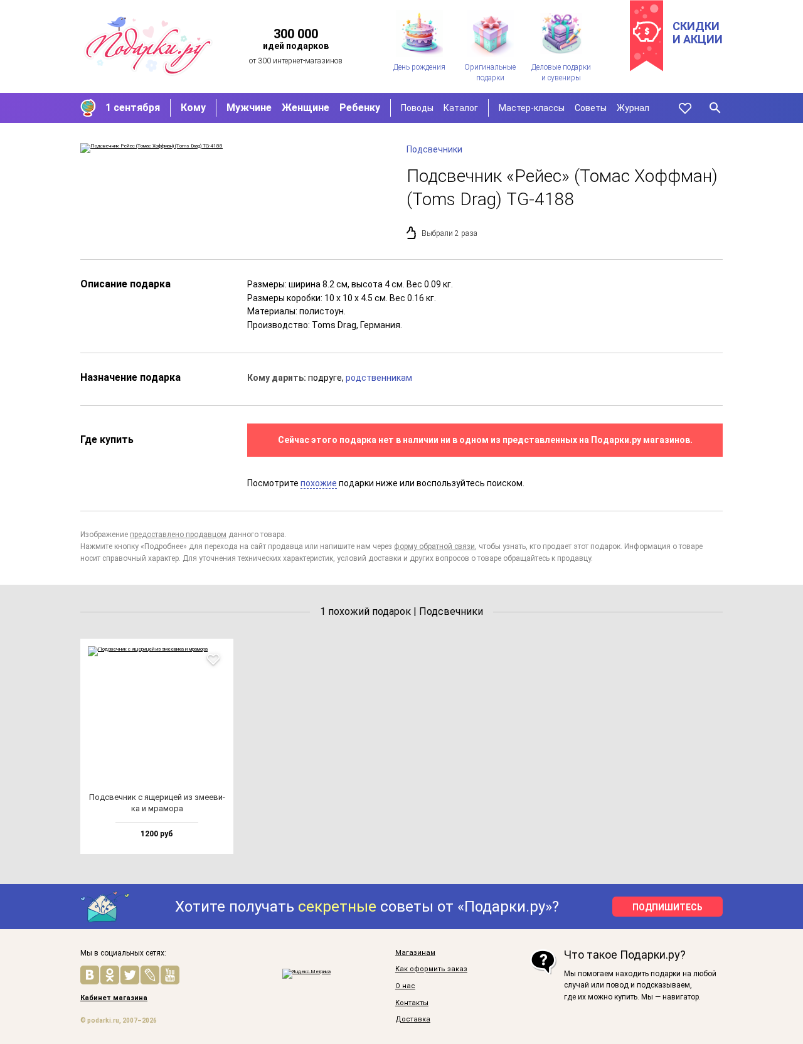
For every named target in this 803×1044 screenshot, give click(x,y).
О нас (405, 986)
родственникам (379, 378)
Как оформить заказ (431, 969)
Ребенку (359, 108)
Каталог (461, 108)
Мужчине (249, 108)
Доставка (412, 1019)
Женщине (305, 108)
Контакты (411, 1003)
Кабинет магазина (113, 998)
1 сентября (132, 108)
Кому (193, 108)
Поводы (417, 108)
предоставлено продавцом (178, 534)
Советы (591, 108)
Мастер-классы (532, 108)
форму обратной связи (434, 546)
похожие (318, 483)
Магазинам (415, 953)
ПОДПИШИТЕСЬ (667, 907)
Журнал (633, 108)
